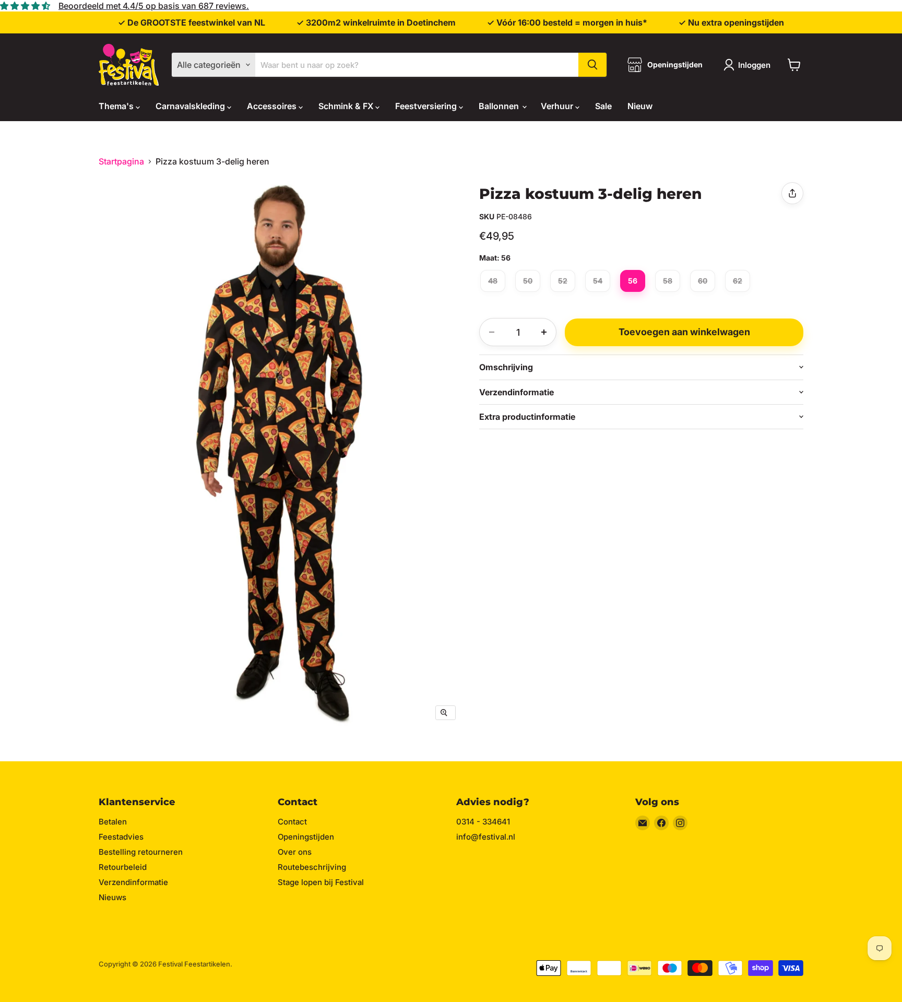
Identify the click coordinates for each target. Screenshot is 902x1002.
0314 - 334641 (483, 822)
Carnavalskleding (191, 106)
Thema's (117, 106)
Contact (292, 822)
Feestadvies (121, 837)
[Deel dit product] (792, 193)
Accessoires (273, 106)
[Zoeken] (592, 65)
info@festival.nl (485, 837)
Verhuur (558, 106)
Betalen (113, 822)
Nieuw (639, 106)
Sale (603, 106)
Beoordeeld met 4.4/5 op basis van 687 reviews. (153, 6)
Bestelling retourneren (141, 852)
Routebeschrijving (312, 867)
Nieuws (112, 897)
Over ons (295, 852)
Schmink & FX (346, 106)
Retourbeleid (123, 867)
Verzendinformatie (133, 882)
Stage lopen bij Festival (321, 882)
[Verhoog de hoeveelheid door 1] (544, 332)
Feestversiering (427, 106)
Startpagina (121, 161)
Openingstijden (306, 837)
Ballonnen (500, 106)
